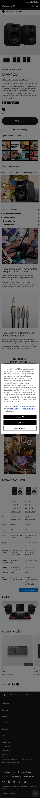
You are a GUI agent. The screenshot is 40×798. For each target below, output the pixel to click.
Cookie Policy (14, 408)
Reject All (20, 422)
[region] (20, 399)
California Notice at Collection (25, 406)
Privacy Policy (28, 408)
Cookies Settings (20, 428)
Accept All (20, 417)
